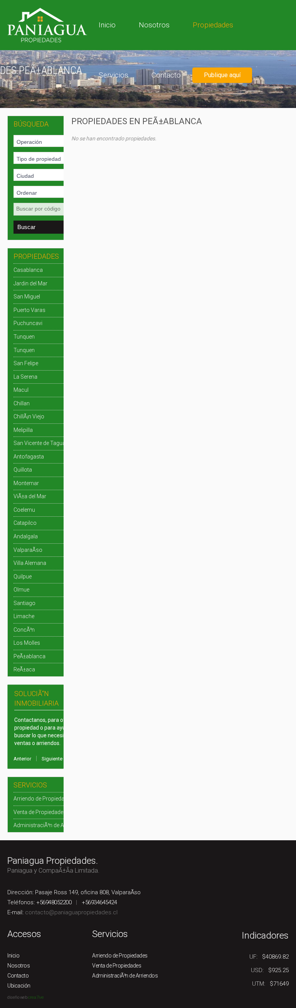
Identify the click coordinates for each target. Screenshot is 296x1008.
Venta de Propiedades (39, 812)
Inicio (107, 24)
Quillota (22, 470)
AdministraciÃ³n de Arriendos (48, 825)
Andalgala (25, 536)
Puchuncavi (27, 323)
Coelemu (24, 510)
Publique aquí (222, 75)
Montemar (26, 483)
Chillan (21, 403)
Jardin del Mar (30, 283)
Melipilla (23, 430)
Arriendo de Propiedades (43, 799)
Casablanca (28, 270)
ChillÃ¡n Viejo (28, 416)
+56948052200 (53, 902)
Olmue (21, 590)
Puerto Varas (29, 310)
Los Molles (26, 643)
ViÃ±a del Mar (29, 496)
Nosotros (154, 24)
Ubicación (18, 986)
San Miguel (26, 296)
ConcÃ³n (24, 630)
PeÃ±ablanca (29, 656)
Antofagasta (28, 456)
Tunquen (24, 337)
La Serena (25, 377)
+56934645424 (99, 902)
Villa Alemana (29, 563)
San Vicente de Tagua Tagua (47, 443)
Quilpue (22, 576)
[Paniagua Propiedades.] (47, 24)
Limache (23, 616)
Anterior (22, 759)
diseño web (17, 997)
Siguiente (52, 759)
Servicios (113, 75)
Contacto (166, 75)
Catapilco (25, 523)
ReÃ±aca (24, 669)
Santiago (24, 603)
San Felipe (25, 363)
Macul (21, 390)
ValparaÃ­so (27, 550)
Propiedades (213, 24)
